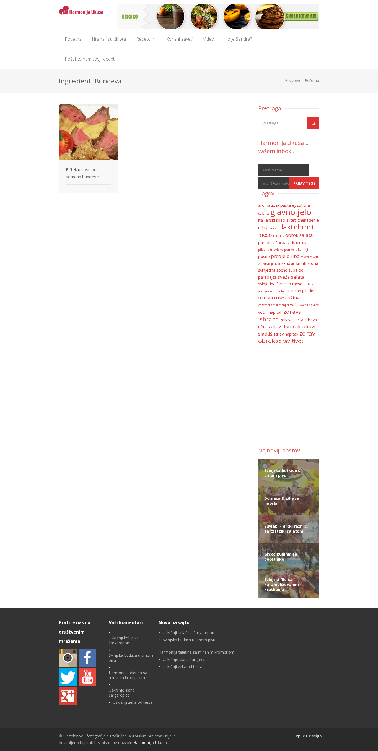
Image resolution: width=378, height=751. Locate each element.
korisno (275, 228)
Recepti (143, 39)
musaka (278, 236)
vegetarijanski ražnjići (273, 305)
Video (208, 39)
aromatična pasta (274, 205)
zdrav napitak (285, 334)
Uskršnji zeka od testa (132, 702)
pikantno (298, 242)
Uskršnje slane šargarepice (122, 693)
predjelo (280, 256)
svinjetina (266, 283)
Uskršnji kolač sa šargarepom (124, 640)
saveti (305, 257)
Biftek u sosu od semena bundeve (82, 173)
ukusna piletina (301, 290)
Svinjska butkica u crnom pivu (131, 658)
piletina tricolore (270, 250)
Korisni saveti (179, 39)
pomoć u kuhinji (296, 250)
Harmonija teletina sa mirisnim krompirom (128, 675)
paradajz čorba (272, 242)
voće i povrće (309, 305)
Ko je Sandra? (238, 39)
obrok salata (299, 235)
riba (295, 256)
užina (294, 297)
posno (264, 256)
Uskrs (281, 297)
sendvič (288, 263)
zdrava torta (291, 319)
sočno (282, 270)
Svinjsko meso (289, 283)
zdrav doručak (285, 326)
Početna (73, 39)
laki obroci (297, 226)
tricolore (280, 291)
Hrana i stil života (109, 39)
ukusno (266, 297)
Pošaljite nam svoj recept (90, 59)
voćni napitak (270, 312)
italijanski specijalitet (277, 220)
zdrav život (290, 341)
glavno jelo (290, 212)
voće (294, 304)
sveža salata (291, 277)
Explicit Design (308, 736)
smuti (301, 263)
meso (265, 235)
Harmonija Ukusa (150, 742)
